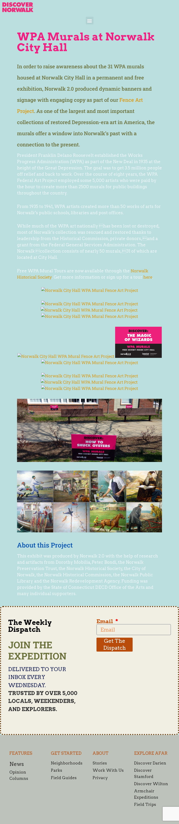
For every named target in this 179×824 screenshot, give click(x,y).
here (147, 277)
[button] (89, 20)
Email (105, 621)
